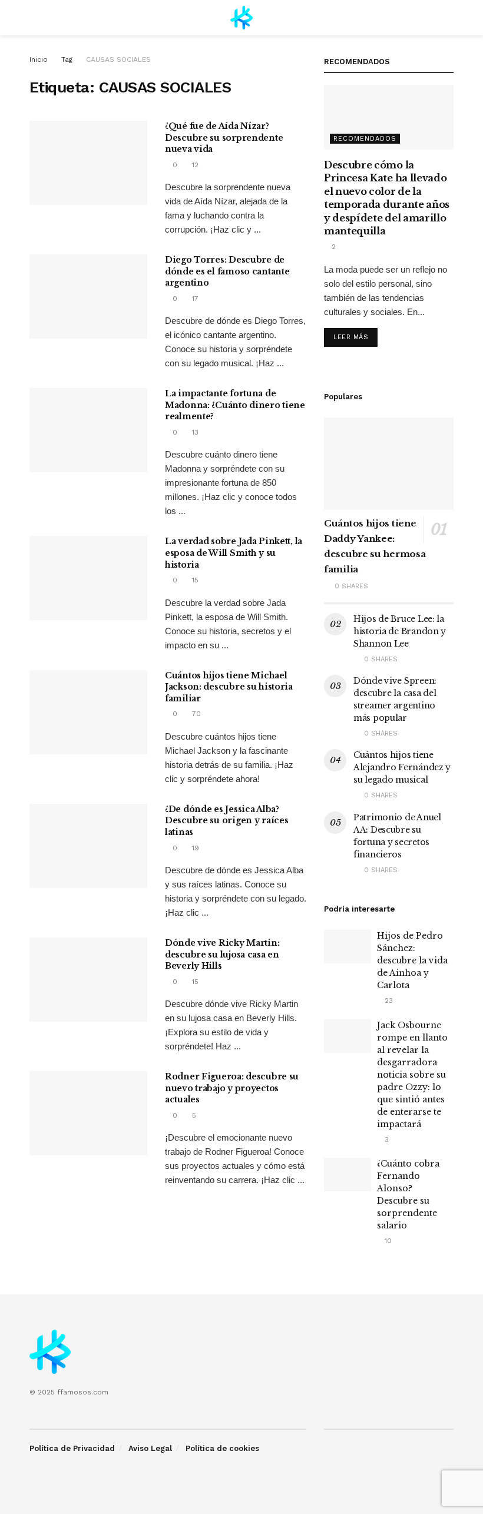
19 (194, 848)
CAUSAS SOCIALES (118, 59)
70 (195, 714)
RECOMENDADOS (364, 139)
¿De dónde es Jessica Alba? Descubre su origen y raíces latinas (226, 820)
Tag (66, 59)
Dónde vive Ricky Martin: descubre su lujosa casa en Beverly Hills (222, 954)
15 (194, 580)
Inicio (38, 59)
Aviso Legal (150, 1448)
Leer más (350, 337)
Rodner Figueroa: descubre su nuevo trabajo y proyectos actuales (232, 1088)
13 (194, 432)
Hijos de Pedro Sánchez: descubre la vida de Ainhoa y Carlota (412, 960)
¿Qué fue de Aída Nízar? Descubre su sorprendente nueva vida (224, 137)
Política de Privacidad (72, 1448)
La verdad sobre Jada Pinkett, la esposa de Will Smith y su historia (233, 552)
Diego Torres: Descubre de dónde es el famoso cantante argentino (227, 271)
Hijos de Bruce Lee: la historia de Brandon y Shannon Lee (399, 631)
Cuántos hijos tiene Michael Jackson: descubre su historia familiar (229, 687)
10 (387, 1241)
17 (194, 298)
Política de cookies (222, 1448)
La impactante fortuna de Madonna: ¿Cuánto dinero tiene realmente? (235, 405)
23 (387, 1000)
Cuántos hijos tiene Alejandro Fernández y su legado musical (402, 767)
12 (194, 165)
